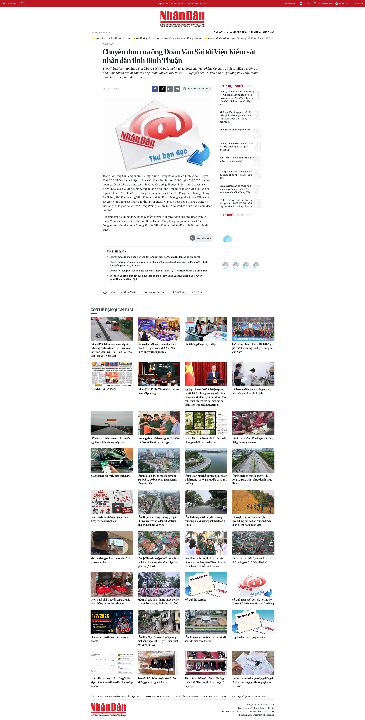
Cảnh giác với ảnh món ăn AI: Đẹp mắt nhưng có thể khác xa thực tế (205, 440)
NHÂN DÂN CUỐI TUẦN (237, 32)
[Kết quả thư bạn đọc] (206, 584)
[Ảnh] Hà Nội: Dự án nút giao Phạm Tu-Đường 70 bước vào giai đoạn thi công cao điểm (157, 479)
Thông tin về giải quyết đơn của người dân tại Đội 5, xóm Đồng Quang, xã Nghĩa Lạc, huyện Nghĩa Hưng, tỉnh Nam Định (156, 277)
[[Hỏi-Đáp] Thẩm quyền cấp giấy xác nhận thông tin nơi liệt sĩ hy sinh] (112, 584)
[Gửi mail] (170, 89)
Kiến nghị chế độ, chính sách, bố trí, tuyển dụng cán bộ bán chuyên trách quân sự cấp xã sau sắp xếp (251, 520)
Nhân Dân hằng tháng (262, 32)
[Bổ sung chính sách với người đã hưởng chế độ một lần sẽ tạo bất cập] (159, 423)
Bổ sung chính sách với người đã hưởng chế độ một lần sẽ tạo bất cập (159, 440)
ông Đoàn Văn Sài (129, 292)
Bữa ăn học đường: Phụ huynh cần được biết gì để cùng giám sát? (253, 440)
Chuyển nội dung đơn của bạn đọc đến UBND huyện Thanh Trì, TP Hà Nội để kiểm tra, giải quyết (158, 270)
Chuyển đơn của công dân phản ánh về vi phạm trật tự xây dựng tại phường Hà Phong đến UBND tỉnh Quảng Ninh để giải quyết (159, 264)
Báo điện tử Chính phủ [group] (157, 696)
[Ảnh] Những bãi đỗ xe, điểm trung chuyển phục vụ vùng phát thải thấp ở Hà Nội (205, 520)
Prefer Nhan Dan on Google (199, 89)
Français (176, 3)
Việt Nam (198, 292)
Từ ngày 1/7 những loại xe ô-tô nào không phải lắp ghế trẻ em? (157, 680)
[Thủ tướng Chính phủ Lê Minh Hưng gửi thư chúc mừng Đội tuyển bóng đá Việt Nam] (253, 329)
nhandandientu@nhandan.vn (260, 714)
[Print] (177, 89)
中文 (168, 3)
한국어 (205, 3)
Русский (186, 3)
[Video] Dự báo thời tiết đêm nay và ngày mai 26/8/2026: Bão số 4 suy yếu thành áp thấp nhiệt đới (237, 203)
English (160, 3)
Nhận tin (343, 3)
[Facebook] (155, 89)
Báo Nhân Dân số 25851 (104, 389)
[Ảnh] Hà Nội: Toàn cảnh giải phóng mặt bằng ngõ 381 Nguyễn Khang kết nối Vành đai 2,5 (158, 640)
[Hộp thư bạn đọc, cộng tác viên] (253, 622)
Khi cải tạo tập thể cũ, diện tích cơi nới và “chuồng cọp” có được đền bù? (252, 560)
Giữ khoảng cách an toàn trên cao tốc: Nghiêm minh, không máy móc (111, 440)
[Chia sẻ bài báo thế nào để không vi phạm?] (112, 622)
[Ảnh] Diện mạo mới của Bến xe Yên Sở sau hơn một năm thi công (206, 639)
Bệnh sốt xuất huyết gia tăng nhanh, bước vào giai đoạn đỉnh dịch (251, 391)
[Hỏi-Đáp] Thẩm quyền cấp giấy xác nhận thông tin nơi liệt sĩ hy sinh (110, 601)
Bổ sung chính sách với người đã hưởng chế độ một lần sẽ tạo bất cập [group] (207, 38)
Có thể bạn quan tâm (112, 309)
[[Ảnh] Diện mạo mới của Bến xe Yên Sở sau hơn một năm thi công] (206, 622)
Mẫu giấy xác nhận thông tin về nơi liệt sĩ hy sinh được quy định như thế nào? (159, 601)
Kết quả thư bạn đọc (195, 599)
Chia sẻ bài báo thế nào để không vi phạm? (110, 639)
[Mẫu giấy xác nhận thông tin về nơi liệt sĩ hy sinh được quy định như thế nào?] (159, 584)
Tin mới (306, 3)
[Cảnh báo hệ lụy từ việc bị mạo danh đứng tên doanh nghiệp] (112, 502)
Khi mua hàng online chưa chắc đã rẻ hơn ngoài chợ (110, 560)
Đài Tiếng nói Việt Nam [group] (215, 696)
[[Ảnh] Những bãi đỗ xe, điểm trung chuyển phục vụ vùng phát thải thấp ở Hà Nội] (206, 502)
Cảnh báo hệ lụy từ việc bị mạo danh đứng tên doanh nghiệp (110, 519)
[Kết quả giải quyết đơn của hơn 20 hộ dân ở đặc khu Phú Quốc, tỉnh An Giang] (253, 584)
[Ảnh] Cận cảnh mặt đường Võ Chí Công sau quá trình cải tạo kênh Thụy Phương (252, 479)
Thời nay (218, 32)
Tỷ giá (240, 214)
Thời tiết (228, 214)
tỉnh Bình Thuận (178, 292)
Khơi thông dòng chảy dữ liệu (235, 129)
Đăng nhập (359, 3)
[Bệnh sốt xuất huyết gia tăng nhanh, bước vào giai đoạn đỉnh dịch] (253, 374)
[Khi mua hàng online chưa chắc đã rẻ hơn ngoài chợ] (112, 543)
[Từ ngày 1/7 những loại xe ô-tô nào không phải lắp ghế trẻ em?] (159, 663)
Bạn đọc (108, 44)
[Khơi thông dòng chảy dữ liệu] (206, 329)
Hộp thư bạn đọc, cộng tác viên (248, 637)
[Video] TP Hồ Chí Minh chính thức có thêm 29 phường (158, 391)
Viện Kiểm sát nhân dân (154, 292)
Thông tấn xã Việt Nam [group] (186, 696)
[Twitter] (162, 89)
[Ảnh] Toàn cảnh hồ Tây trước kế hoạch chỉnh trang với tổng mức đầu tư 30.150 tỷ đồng (206, 479)
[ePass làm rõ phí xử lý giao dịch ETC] (112, 460)
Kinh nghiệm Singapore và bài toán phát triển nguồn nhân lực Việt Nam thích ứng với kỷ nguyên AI (236, 117)
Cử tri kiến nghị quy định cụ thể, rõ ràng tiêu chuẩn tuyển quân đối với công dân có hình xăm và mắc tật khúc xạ (206, 562)
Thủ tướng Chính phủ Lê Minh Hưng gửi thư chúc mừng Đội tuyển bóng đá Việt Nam (252, 347)
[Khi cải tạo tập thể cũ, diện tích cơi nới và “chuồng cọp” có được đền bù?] (253, 543)
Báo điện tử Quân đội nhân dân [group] (248, 696)
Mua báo (292, 3)
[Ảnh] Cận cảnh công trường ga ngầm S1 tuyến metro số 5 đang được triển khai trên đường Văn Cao (158, 520)
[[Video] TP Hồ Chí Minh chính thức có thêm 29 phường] (159, 374)
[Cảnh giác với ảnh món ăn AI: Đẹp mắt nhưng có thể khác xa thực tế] (206, 423)
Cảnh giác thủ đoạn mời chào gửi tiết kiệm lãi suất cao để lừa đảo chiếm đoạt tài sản (112, 682)
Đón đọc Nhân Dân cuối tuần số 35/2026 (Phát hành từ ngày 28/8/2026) (236, 146)
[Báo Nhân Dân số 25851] (112, 374)
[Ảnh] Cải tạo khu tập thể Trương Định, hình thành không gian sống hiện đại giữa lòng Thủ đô (159, 562)
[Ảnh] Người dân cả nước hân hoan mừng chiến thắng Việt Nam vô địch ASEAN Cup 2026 (235, 189)
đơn (113, 292)
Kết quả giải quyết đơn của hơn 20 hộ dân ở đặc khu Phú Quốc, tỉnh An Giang (253, 601)
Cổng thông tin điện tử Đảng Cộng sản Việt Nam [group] (115, 696)
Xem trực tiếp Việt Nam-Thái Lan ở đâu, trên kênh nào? (237, 159)
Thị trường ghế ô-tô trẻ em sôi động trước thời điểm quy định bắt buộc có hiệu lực (204, 682)
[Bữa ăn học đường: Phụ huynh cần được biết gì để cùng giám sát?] (253, 423)
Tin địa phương (324, 3)
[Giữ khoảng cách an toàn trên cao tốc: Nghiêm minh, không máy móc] (112, 423)
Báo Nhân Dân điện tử (182, 19)
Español (195, 3)
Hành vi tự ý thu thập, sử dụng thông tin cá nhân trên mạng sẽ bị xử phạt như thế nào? (253, 682)
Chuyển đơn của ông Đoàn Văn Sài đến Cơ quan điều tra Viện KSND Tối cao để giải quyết (155, 257)
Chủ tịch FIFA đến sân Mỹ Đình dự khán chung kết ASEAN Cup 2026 (236, 174)
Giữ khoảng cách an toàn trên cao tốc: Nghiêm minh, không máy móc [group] (135, 38)
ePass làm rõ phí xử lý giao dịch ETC (110, 475)
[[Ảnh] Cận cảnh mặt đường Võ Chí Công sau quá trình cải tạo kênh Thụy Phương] (253, 460)
